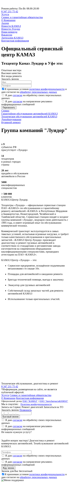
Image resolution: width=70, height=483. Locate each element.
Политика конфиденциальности (36, 404)
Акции (5, 23)
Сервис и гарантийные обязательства (22, 17)
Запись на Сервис (11, 407)
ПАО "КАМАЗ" (30, 401)
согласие (17, 95)
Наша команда (9, 32)
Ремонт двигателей (33, 407)
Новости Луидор (10, 29)
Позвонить (26, 410)
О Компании (8, 20)
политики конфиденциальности (47, 89)
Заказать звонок (10, 410)
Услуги (5, 14)
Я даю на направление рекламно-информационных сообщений (27, 103)
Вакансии (6, 34)
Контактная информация (15, 40)
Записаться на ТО (53, 407)
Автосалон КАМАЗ (12, 37)
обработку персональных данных (38, 92)
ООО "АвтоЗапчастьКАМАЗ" (53, 401)
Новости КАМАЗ (11, 26)
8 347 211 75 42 (9, 11)
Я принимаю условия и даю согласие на (34, 90)
